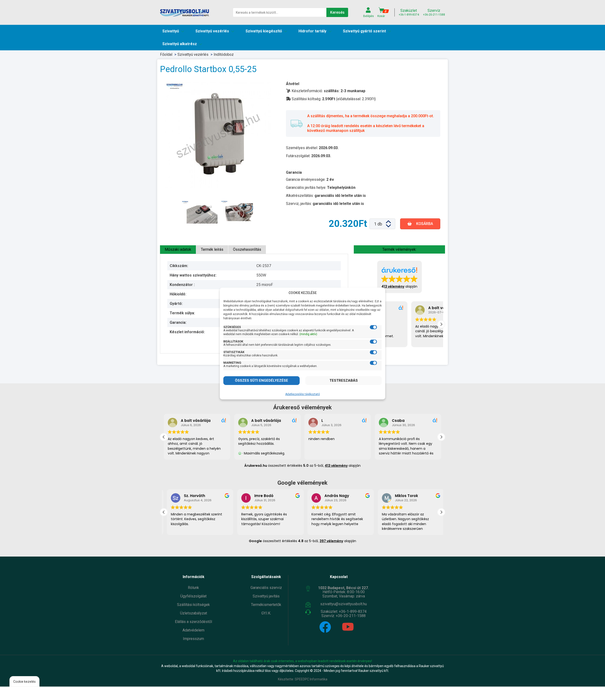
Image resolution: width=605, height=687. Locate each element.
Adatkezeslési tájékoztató (302, 394)
